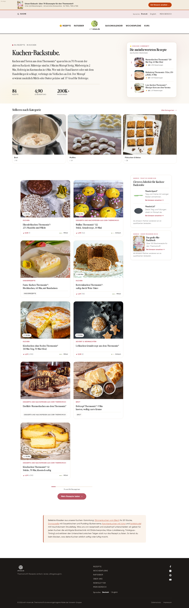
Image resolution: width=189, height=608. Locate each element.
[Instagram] (170, 571)
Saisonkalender (114, 26)
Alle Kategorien (167, 110)
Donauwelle (53, 524)
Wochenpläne (133, 26)
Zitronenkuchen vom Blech (107, 520)
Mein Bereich (166, 14)
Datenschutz (156, 602)
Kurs (146, 26)
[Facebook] (170, 566)
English (153, 14)
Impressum (167, 602)
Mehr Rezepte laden (70, 496)
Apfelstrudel (135, 524)
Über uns (98, 579)
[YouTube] (170, 579)
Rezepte (97, 567)
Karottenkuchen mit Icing (113, 524)
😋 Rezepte (65, 26)
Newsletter (99, 583)
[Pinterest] (170, 575)
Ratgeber (79, 26)
